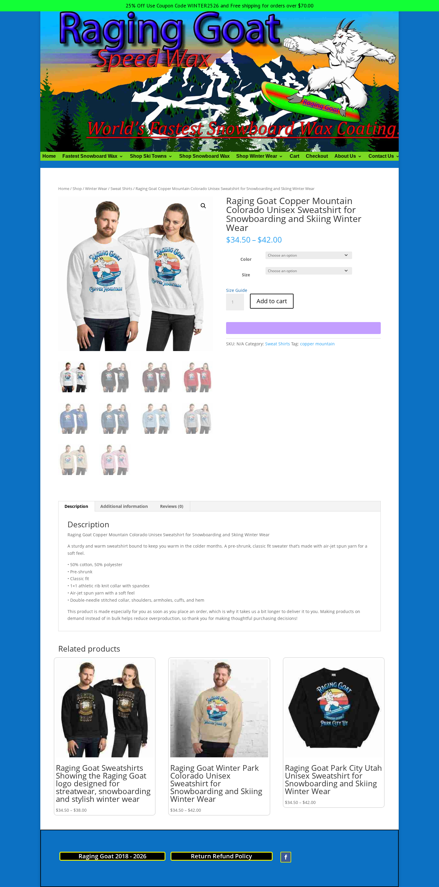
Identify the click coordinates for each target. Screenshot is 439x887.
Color (245, 259)
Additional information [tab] (124, 506)
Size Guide (236, 290)
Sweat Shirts (121, 188)
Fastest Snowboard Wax (89, 156)
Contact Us (381, 156)
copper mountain (317, 344)
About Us (345, 156)
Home (49, 156)
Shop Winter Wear (256, 156)
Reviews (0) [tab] (171, 506)
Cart (294, 156)
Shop (77, 188)
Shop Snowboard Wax (204, 156)
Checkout (317, 156)
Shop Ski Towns (148, 156)
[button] (203, 205)
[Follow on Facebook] (285, 857)
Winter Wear (96, 188)
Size (246, 275)
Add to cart (272, 301)
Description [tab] (76, 506)
